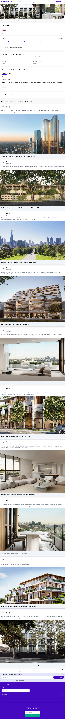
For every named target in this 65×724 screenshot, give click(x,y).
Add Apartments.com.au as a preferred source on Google (17, 690)
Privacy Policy (21, 680)
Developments (4, 20)
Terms (17, 680)
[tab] (4, 73)
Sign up (58, 1)
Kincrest (3, 76)
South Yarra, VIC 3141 (12, 20)
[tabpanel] (32, 82)
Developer (4, 73)
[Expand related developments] (62, 669)
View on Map (60, 95)
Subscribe (33, 715)
